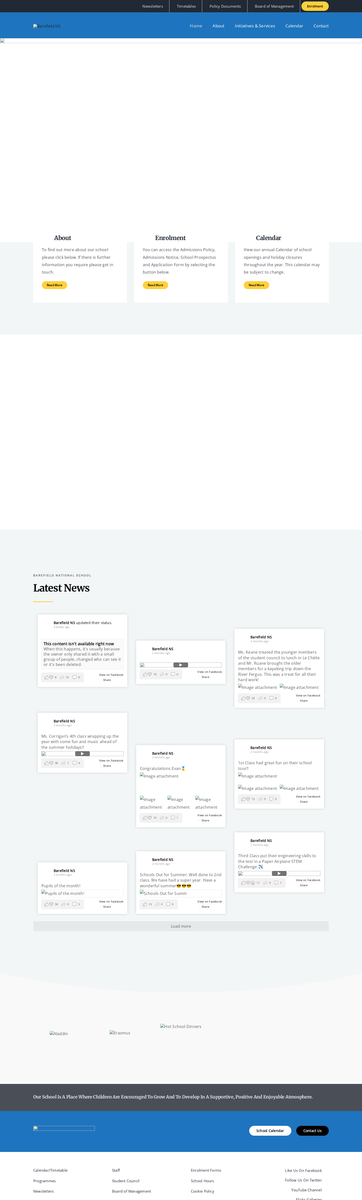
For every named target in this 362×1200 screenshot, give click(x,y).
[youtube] (50, 6)
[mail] (66, 6)
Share (107, 680)
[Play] (181, 664)
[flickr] (58, 6)
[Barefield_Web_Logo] (47, 26)
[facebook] (34, 6)
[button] (62, 677)
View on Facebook (111, 675)
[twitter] (42, 6)
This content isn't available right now (79, 643)
